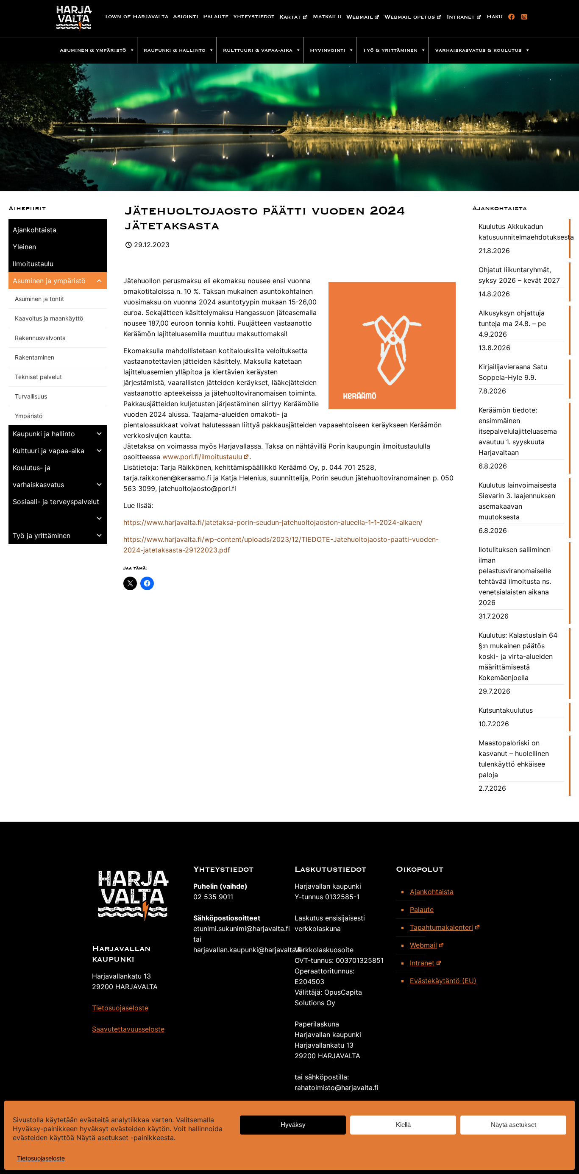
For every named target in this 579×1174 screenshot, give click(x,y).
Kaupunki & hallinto (175, 50)
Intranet (461, 17)
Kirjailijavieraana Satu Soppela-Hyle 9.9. (513, 372)
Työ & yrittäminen (390, 50)
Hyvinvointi (327, 50)
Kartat (290, 17)
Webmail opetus (409, 17)
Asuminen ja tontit (39, 298)
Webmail (359, 17)
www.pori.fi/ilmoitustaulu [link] (202, 456)
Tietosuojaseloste (41, 1158)
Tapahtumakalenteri (441, 927)
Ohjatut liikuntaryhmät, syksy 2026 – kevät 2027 (519, 274)
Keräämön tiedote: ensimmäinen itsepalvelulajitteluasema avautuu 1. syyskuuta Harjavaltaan (518, 431)
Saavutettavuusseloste (128, 1029)
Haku (495, 17)
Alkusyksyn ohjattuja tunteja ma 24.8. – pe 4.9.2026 (512, 323)
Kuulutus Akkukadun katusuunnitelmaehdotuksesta (521, 231)
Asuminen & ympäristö (93, 50)
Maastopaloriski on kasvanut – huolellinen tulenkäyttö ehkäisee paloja (514, 759)
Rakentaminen (34, 357)
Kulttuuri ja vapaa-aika (48, 450)
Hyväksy (293, 1125)
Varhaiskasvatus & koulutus (478, 50)
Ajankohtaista (34, 230)
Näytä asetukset (513, 1125)
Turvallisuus (31, 396)
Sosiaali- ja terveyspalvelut (56, 501)
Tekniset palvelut (38, 376)
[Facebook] (510, 17)
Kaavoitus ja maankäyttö (49, 318)
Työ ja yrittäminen (41, 535)
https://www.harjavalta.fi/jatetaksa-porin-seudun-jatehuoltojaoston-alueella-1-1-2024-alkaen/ (273, 522)
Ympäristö (28, 415)
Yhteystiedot (254, 17)
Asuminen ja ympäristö (49, 280)
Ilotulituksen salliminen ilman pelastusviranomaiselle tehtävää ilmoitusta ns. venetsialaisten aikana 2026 (515, 576)
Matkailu (327, 17)
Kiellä (403, 1125)
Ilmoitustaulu (33, 263)
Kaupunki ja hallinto (44, 433)
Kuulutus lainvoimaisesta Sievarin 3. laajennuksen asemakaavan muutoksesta (518, 501)
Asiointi (185, 17)
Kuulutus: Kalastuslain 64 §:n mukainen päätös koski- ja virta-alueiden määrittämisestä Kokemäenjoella (518, 656)
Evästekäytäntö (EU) (443, 980)
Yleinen (24, 247)
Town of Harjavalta (136, 17)
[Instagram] (523, 17)
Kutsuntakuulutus (506, 710)
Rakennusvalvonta (40, 337)
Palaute (215, 17)
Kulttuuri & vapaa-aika (257, 50)
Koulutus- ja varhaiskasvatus (38, 476)
